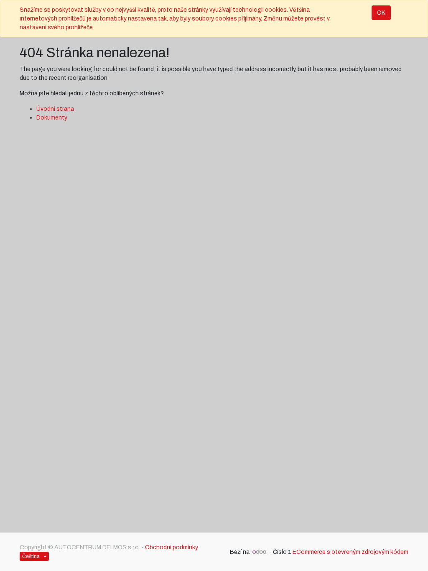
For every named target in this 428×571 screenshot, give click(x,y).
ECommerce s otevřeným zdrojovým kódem (350, 552)
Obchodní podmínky (171, 547)
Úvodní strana (55, 109)
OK (381, 13)
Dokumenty (51, 118)
